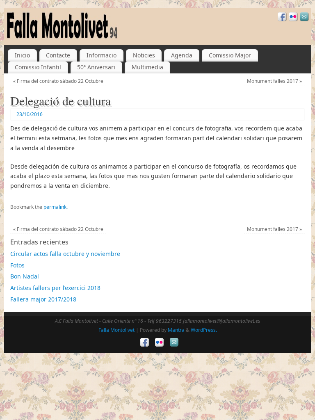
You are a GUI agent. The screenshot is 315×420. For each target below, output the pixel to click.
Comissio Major (230, 55)
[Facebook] (281, 17)
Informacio (101, 55)
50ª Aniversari (96, 67)
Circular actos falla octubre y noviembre (65, 254)
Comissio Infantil (38, 67)
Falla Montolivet (116, 329)
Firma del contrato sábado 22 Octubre (58, 81)
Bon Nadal (24, 276)
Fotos (17, 265)
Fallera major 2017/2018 (43, 299)
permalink (54, 206)
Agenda (181, 55)
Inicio (22, 55)
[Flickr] (292, 17)
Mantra (176, 329)
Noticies (144, 55)
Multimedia (147, 67)
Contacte (58, 55)
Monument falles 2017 (274, 81)
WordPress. (204, 329)
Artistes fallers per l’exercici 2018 (55, 288)
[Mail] (303, 17)
